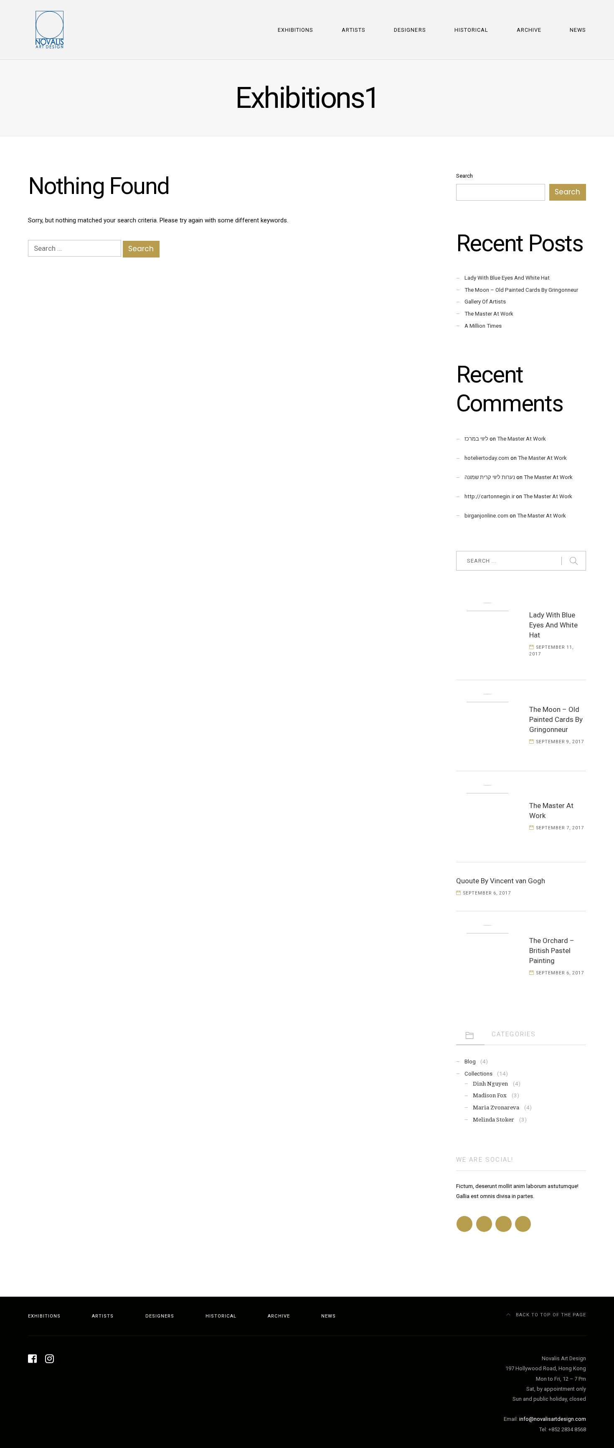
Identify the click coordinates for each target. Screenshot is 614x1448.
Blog (470, 1061)
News (578, 30)
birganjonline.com (486, 515)
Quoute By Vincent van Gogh (500, 881)
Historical (471, 30)
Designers (410, 30)
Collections (478, 1074)
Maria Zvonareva (496, 1107)
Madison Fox (490, 1095)
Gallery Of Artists (485, 301)
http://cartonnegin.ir (489, 496)
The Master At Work (488, 314)
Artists (353, 30)
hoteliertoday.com (486, 458)
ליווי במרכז (476, 439)
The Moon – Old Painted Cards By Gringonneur (521, 290)
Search (464, 176)
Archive (529, 30)
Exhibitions (295, 30)
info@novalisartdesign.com (552, 1419)
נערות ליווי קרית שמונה (489, 477)
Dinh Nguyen (490, 1084)
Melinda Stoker (493, 1120)
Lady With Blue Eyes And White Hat (507, 278)
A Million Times (483, 326)
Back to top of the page (550, 1315)
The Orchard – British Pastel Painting (551, 950)
